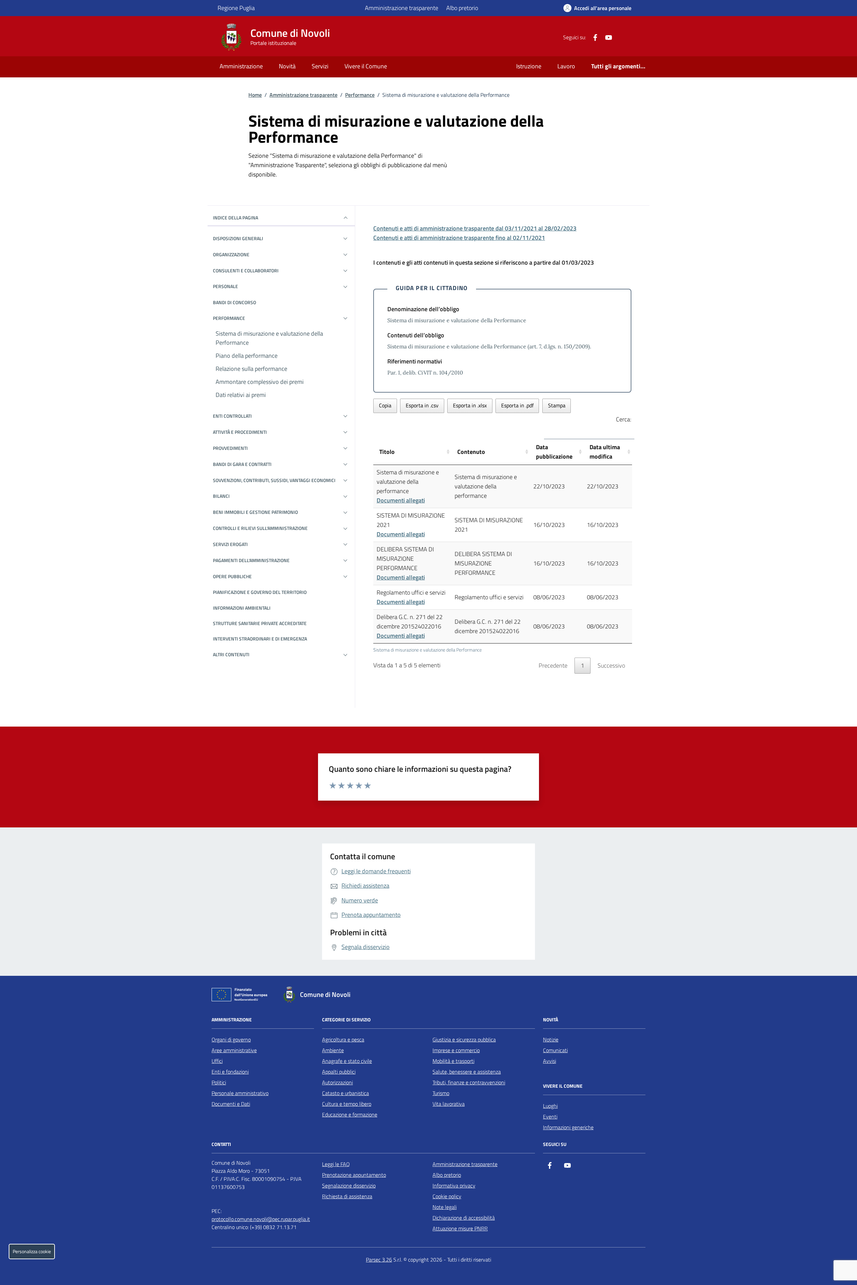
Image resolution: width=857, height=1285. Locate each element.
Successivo (611, 665)
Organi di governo (231, 1039)
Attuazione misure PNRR (460, 1228)
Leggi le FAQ (336, 1164)
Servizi (320, 66)
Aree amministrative (234, 1050)
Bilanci (221, 495)
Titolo (387, 451)
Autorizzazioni (337, 1082)
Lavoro (566, 66)
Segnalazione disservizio (349, 1185)
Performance (360, 95)
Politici (219, 1082)
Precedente (553, 665)
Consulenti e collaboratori (246, 270)
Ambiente (333, 1050)
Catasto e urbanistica (345, 1093)
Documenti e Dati (231, 1104)
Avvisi (549, 1061)
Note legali (445, 1207)
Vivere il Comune (365, 66)
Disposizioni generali (238, 238)
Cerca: (623, 419)
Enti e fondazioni (230, 1072)
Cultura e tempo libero (346, 1104)
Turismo (441, 1093)
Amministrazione (241, 66)
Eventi (550, 1116)
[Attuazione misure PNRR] (241, 996)
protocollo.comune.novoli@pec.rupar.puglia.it (261, 1219)
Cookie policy (447, 1196)
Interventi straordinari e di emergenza (260, 638)
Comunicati (555, 1050)
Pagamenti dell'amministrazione (251, 560)
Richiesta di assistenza (347, 1196)
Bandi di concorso (234, 302)
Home (255, 95)
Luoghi (550, 1106)
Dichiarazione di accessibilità (464, 1218)
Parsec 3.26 (379, 1260)
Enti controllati (232, 415)
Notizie (550, 1039)
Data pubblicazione (554, 452)
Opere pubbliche (232, 576)
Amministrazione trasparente (401, 7)
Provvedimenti (230, 448)
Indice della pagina (235, 217)
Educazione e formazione (349, 1114)
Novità (287, 66)
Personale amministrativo (240, 1093)
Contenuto (471, 451)
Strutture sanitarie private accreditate (260, 623)
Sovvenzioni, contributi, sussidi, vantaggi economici (274, 480)
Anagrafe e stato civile (347, 1061)
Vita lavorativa (449, 1104)
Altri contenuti (231, 654)
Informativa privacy (454, 1185)
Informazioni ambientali (241, 607)
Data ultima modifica (605, 452)
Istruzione (528, 66)
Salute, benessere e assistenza (467, 1072)
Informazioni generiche (568, 1127)
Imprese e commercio (456, 1050)
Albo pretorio (462, 7)
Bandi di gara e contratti (242, 464)
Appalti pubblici (339, 1072)
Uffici (217, 1061)
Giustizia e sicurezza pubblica (464, 1039)
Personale (225, 286)
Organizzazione (231, 254)
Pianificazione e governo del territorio (260, 592)
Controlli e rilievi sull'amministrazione (260, 528)
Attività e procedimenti (240, 431)
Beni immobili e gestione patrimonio (255, 512)
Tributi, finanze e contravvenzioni (469, 1082)
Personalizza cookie (32, 1251)
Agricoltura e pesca (343, 1039)
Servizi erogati (230, 544)
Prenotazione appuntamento (354, 1175)
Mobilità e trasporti (453, 1061)
